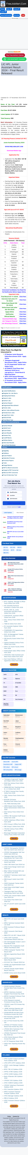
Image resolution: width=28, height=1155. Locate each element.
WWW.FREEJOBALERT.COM (14, 146)
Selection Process (9, 458)
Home (2, 9)
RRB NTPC (6, 552)
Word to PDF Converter (10, 472)
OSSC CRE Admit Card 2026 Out (14, 864)
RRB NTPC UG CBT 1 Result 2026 (14, 935)
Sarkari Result (7, 425)
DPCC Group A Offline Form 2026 (14, 824)
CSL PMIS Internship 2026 (12, 803)
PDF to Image (18, 769)
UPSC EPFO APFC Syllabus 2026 (14, 1063)
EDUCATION (7, 417)
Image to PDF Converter (11, 470)
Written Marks (7, 440)
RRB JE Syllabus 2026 (11, 1098)
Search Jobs (7, 398)
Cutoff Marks (7, 438)
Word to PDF (6, 761)
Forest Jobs (7, 408)
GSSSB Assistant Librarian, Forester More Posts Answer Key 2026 (14, 988)
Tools (5, 463)
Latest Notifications (6, 15)
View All (14, 664)
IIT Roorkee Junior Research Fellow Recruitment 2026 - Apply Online (15, 356)
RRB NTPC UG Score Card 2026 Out (15, 532)
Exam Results (7, 433)
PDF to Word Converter (10, 468)
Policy (9, 1116)
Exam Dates (7, 430)
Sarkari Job (7, 400)
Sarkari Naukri (7, 403)
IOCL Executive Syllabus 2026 (13, 1089)
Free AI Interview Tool (10, 475)
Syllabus (6, 453)
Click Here (22, 314)
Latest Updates (8, 512)
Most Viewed (20, 512)
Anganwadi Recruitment (10, 405)
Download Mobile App (14, 150)
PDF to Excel (15, 767)
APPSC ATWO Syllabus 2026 (13, 1071)
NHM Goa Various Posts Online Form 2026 (15, 527)
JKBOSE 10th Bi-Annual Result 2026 (15, 537)
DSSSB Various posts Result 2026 (14, 973)
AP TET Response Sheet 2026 (13, 1041)
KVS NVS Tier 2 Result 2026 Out (14, 962)
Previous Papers (8, 460)
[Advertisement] (14, 34)
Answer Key (7, 435)
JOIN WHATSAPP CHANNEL (16, 59)
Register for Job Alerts (10, 393)
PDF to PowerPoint (8, 769)
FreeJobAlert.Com (16, 3)
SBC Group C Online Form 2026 (14, 826)
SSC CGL (6, 547)
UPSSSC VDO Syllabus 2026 (13, 1080)
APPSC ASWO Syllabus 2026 (13, 1074)
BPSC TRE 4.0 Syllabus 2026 (13, 1069)
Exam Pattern (7, 455)
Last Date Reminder (9, 445)
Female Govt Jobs (9, 412)
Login (23, 15)
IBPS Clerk (6, 550)
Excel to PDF (15, 761)
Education (16, 15)
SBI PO (12, 550)
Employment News (9, 396)
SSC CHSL (12, 547)
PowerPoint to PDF (8, 764)
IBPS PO (19, 547)
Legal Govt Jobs (8, 415)
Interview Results (8, 442)
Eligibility (6, 451)
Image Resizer (7, 465)
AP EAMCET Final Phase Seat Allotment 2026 (14, 522)
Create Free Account (14, 503)
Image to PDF (18, 764)
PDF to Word (6, 767)
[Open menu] (9, 9)
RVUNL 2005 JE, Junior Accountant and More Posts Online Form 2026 (13, 611)
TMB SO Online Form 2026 (12, 624)
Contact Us (16, 1116)
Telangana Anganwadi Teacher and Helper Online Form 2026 (15, 517)
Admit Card (6, 428)
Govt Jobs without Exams (11, 410)
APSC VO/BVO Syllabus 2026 (13, 1083)
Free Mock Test (8, 420)
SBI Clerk (18, 550)
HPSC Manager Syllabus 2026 (13, 1096)
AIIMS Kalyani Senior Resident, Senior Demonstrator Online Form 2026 (14, 807)
